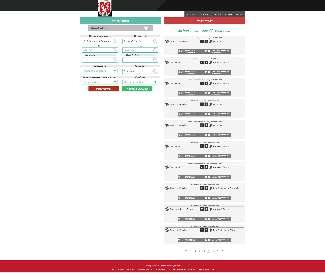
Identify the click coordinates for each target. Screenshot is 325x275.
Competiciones (216, 14)
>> (223, 250)
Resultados (240, 14)
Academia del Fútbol (163, 269)
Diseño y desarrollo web (154, 265)
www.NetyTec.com (173, 265)
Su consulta (120, 21)
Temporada (140, 66)
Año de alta (90, 55)
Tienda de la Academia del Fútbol (184, 269)
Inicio (187, 14)
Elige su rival (140, 36)
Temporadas (228, 14)
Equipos (195, 14)
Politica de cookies (117, 269)
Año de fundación (133, 55)
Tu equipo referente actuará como (100, 77)
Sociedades (204, 14)
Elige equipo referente (100, 36)
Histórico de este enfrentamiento (190, 51)
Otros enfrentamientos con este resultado (220, 51)
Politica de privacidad (145, 269)
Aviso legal (131, 269)
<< (186, 250)
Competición (100, 66)
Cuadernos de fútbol (206, 269)
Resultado (140, 77)
